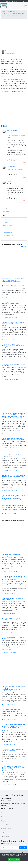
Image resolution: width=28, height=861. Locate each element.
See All (23, 246)
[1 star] (8, 160)
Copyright (4, 821)
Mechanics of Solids (7, 232)
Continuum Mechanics (8, 229)
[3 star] (11, 160)
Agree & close (15, 859)
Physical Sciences (7, 219)
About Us (4, 813)
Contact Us (4, 817)
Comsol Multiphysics (7, 238)
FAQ (2, 832)
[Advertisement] (14, 36)
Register (15, 1)
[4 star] (13, 160)
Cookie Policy (5, 836)
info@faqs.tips (7, 800)
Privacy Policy (5, 825)
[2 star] (9, 160)
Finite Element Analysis (8, 235)
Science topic (6, 211)
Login (8, 1)
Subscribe (23, 847)
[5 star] (15, 160)
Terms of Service (6, 828)
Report (20, 56)
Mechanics (5, 222)
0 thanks (23, 162)
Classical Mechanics (7, 225)
